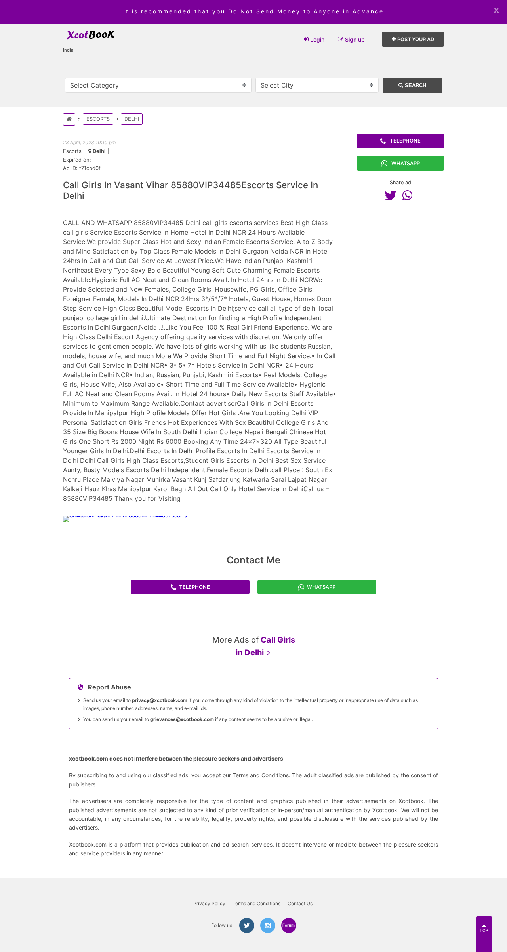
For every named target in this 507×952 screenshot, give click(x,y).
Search (414, 85)
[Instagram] (267, 925)
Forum (288, 925)
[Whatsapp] (409, 195)
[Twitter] (392, 195)
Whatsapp (405, 163)
